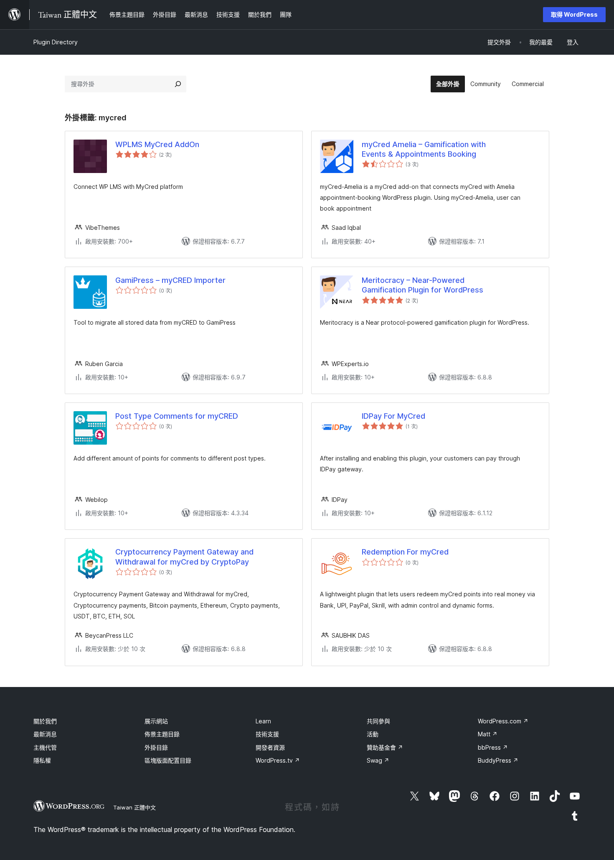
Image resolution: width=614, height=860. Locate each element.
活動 (372, 734)
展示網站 (156, 721)
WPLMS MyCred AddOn (157, 144)
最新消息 (45, 734)
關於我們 (45, 721)
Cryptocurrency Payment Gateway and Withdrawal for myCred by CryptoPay (184, 556)
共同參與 (378, 721)
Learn (263, 721)
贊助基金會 (385, 747)
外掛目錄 (156, 747)
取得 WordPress (574, 14)
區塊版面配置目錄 (168, 760)
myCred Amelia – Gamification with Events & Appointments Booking (424, 149)
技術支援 (267, 734)
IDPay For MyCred (393, 416)
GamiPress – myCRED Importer (170, 280)
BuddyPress (498, 760)
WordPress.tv (278, 760)
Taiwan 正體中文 (134, 807)
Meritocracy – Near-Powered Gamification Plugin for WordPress (422, 285)
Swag (378, 760)
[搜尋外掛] (178, 84)
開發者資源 (270, 747)
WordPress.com (503, 721)
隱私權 (42, 760)
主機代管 (45, 747)
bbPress (493, 747)
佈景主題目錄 (162, 734)
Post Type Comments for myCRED (176, 416)
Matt (487, 734)
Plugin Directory (55, 42)
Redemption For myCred (405, 551)
